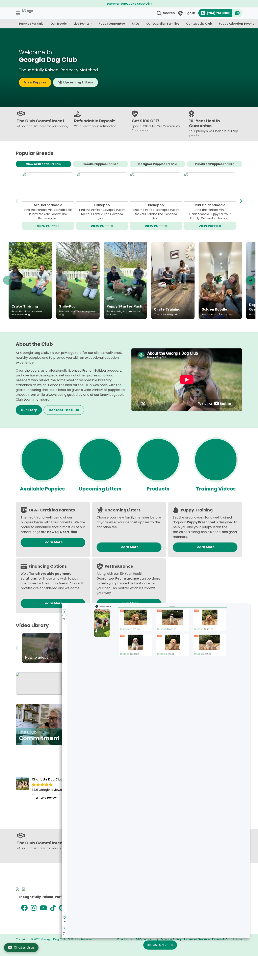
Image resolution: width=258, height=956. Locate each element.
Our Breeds (58, 24)
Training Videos (216, 488)
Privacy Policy (171, 939)
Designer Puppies (157, 164)
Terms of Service (196, 939)
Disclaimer (125, 939)
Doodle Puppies (100, 164)
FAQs (135, 24)
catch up (160, 945)
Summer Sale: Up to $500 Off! (129, 4)
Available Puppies (42, 488)
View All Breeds (43, 164)
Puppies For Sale (31, 24)
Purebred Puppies (214, 164)
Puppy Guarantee (112, 24)
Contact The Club (64, 410)
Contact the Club (199, 24)
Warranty (151, 939)
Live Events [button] (81, 24)
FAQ (139, 939)
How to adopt (36, 657)
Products (158, 488)
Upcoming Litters (78, 82)
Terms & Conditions (227, 939)
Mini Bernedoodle (48, 205)
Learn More (53, 542)
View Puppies (35, 82)
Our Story (29, 410)
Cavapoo (102, 205)
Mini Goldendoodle (210, 205)
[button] (18, 13)
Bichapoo (156, 205)
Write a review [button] (46, 798)
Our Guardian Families (162, 24)
